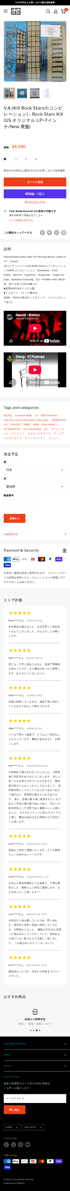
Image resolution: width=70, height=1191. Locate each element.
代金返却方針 (11, 534)
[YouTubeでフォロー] (27, 1144)
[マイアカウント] (55, 11)
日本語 (9, 1127)
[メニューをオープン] (5, 11)
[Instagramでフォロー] (20, 1144)
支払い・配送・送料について (35, 1023)
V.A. (46, 429)
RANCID (16, 424)
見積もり (14, 518)
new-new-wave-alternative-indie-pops (26, 420)
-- (4, 135)
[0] (63, 11)
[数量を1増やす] (36, 159)
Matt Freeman (49, 415)
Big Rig (8, 415)
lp (37, 415)
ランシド (54, 438)
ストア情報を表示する (21, 220)
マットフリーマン (35, 438)
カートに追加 (35, 181)
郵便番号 (9, 495)
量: (5, 159)
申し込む (14, 1109)
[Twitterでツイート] (56, 232)
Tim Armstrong (32, 429)
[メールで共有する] (63, 232)
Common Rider (23, 415)
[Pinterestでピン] (49, 232)
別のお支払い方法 (35, 202)
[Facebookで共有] (42, 232)
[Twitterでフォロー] (13, 1144)
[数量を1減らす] (16, 159)
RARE (27, 424)
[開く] (48, 11)
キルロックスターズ (39, 433)
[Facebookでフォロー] (6, 1144)
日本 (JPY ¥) (30, 1127)
